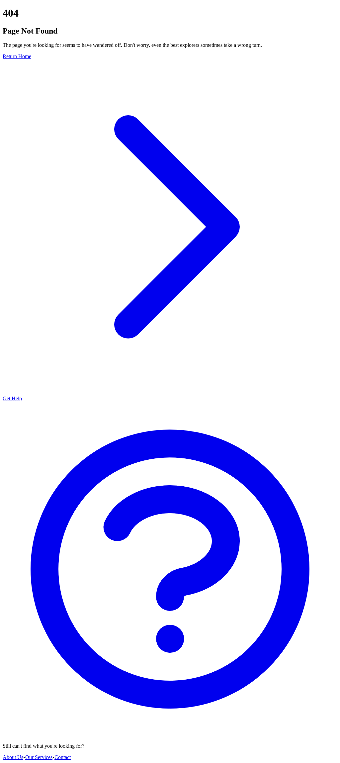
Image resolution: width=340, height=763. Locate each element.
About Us (13, 757)
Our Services (38, 757)
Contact (62, 757)
